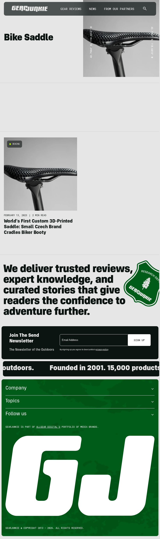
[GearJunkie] (30, 9)
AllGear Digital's (48, 426)
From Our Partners (119, 9)
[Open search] (144, 9)
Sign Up (139, 340)
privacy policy (102, 350)
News (92, 9)
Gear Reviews (70, 9)
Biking (16, 144)
